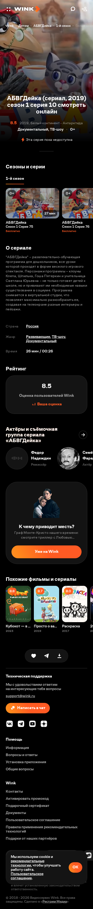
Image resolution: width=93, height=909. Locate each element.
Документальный (41, 341)
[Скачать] (59, 656)
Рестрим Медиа (54, 901)
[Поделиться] (46, 656)
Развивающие (38, 337)
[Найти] (73, 9)
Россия (32, 326)
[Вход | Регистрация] (84, 9)
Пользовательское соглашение (27, 876)
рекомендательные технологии (27, 863)
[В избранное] (33, 656)
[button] (9, 9)
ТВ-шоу (58, 337)
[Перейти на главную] (41, 9)
